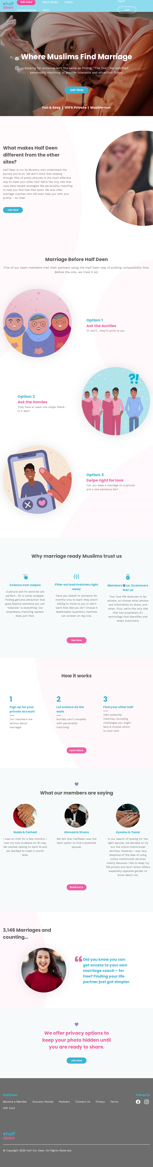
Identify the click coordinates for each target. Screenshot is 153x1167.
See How (76, 640)
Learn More (76, 750)
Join (127, 9)
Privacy (100, 1101)
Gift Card (9, 1108)
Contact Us (82, 1101)
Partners (64, 1101)
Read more (76, 887)
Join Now (76, 90)
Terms (114, 1101)
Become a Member (15, 1101)
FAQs (46, 10)
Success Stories (26, 10)
